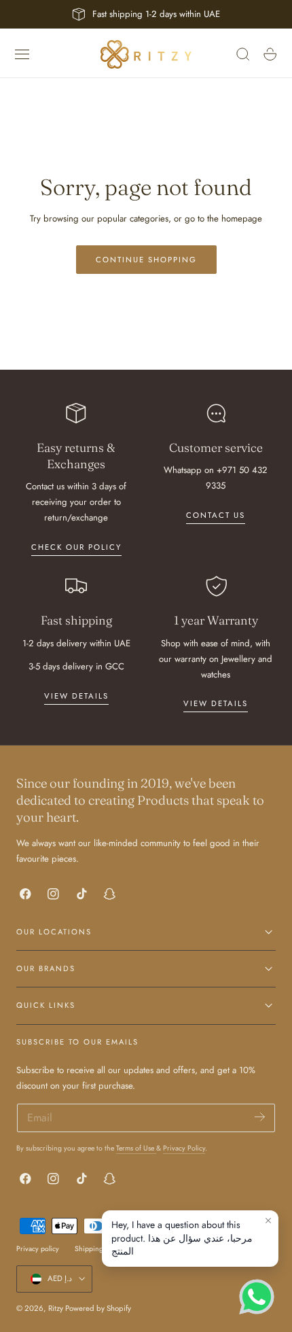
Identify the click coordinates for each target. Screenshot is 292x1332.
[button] (22, 54)
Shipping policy (99, 1249)
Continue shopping (146, 259)
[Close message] (268, 1220)
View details (76, 695)
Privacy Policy (184, 1148)
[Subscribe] (260, 1117)
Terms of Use (136, 1148)
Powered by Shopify (98, 1308)
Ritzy (55, 1308)
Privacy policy (37, 1249)
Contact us (215, 515)
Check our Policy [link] (76, 547)
